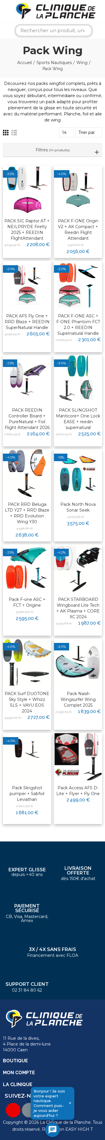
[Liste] (14, 132)
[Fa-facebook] (29, 1110)
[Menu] (4, 11)
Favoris (34, 178)
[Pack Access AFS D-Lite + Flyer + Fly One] (78, 757)
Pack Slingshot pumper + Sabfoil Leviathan (27, 793)
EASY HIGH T (79, 1129)
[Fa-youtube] (13, 1110)
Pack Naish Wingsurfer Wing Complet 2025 (78, 699)
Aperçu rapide (32, 188)
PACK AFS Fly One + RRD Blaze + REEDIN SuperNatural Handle (27, 321)
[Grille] (5, 132)
